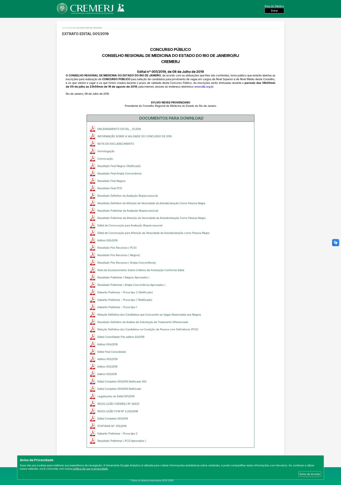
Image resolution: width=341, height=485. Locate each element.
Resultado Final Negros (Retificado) (119, 166)
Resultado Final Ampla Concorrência (119, 173)
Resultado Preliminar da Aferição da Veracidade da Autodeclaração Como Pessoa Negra (151, 218)
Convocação (105, 158)
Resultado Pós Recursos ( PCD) (117, 247)
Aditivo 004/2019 (107, 344)
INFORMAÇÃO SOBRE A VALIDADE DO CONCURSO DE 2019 (134, 136)
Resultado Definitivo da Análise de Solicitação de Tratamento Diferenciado (142, 322)
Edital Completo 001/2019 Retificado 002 (122, 381)
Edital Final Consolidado (111, 351)
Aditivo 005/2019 (107, 240)
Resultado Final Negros (111, 181)
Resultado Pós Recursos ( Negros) (118, 255)
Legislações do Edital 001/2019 (116, 396)
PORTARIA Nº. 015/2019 (111, 426)
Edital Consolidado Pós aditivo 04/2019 (120, 337)
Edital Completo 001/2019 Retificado (119, 388)
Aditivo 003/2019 (107, 359)
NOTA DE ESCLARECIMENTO (115, 143)
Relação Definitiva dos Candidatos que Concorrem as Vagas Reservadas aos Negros (149, 314)
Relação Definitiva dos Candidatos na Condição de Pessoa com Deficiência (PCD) (147, 329)
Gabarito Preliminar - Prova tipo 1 (117, 307)
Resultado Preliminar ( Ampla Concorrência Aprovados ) (131, 285)
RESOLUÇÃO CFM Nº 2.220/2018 (117, 411)
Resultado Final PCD (109, 188)
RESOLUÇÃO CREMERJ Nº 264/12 (118, 403)
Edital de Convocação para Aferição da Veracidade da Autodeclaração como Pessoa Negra (153, 233)
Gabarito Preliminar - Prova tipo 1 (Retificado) (124, 300)
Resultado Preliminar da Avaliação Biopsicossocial (127, 210)
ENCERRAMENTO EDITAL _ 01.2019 (119, 129)
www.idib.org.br (203, 86)
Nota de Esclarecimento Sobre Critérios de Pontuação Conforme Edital (140, 270)
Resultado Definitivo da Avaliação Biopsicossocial (127, 195)
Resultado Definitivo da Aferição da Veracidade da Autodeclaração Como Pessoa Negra (151, 203)
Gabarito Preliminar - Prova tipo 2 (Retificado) (125, 292)
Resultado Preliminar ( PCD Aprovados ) (121, 440)
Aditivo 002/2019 (107, 366)
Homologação (106, 151)
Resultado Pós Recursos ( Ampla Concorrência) (126, 262)
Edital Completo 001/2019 (112, 418)
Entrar (274, 10)
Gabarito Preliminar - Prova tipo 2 (117, 433)
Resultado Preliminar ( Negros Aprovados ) (123, 277)
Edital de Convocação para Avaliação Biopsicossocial (129, 225)
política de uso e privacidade (90, 468)
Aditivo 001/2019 (107, 374)
